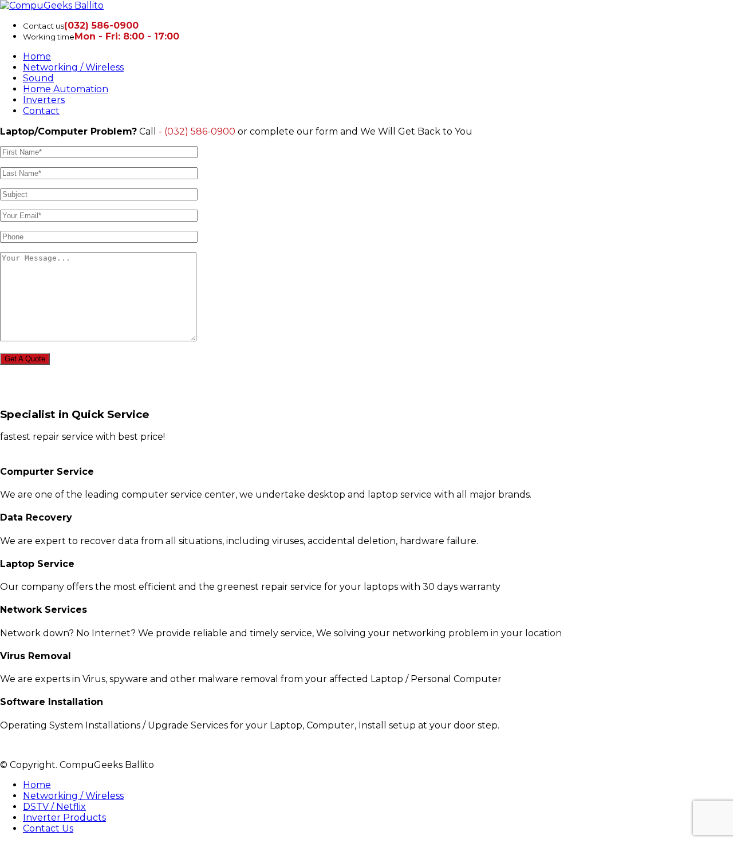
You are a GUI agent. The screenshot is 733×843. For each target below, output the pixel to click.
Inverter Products (64, 817)
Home (37, 56)
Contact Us (48, 828)
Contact (41, 110)
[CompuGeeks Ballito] (52, 5)
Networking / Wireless (73, 67)
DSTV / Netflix (54, 806)
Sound (38, 78)
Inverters (44, 99)
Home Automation (65, 89)
